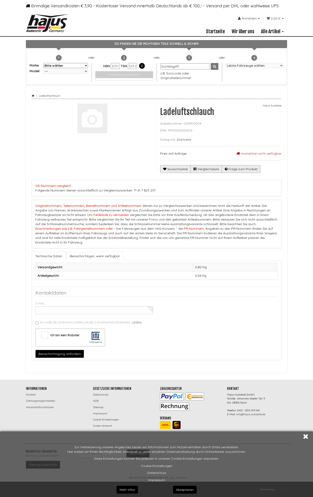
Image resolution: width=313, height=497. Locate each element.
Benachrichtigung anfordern (59, 354)
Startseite (215, 31)
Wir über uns (243, 31)
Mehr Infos (127, 490)
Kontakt (31, 394)
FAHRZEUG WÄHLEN (124, 75)
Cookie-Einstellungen (156, 466)
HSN (107, 66)
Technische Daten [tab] (48, 256)
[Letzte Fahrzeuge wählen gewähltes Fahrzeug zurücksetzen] (255, 65)
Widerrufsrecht (102, 425)
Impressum (156, 480)
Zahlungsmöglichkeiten (40, 400)
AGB (95, 400)
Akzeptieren (185, 490)
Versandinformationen (40, 407)
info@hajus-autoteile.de (250, 414)
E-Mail (40, 303)
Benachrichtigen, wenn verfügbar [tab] (95, 256)
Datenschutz (156, 473)
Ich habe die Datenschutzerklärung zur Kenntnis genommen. (91, 322)
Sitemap (98, 407)
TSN (124, 66)
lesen (137, 322)
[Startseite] (33, 95)
